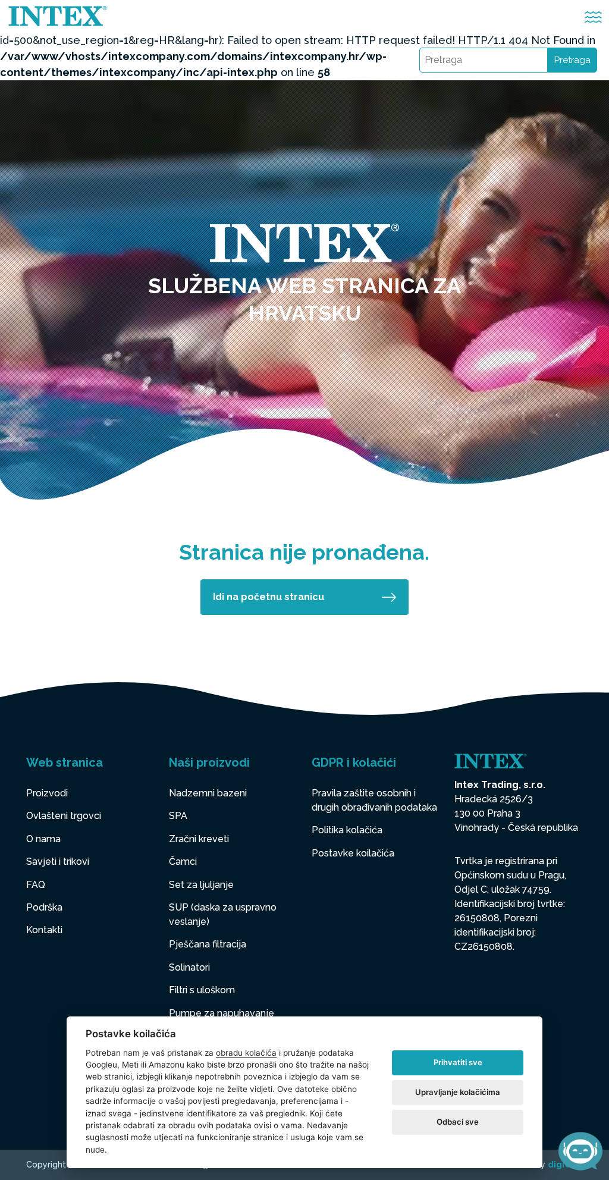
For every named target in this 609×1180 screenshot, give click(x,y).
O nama (43, 839)
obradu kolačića (246, 1052)
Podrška (44, 907)
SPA (178, 815)
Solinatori (189, 967)
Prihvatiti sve (458, 1062)
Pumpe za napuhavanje (221, 1013)
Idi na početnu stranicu (268, 596)
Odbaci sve (458, 1121)
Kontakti (44, 930)
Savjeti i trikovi (57, 861)
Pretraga (572, 60)
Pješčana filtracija (207, 944)
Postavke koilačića (353, 853)
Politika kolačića (347, 830)
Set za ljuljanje (201, 884)
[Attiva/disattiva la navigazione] (593, 17)
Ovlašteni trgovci (63, 815)
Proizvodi (47, 793)
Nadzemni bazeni (208, 793)
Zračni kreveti (199, 839)
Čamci (183, 861)
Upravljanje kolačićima (457, 1092)
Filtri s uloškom (202, 990)
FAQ (35, 884)
